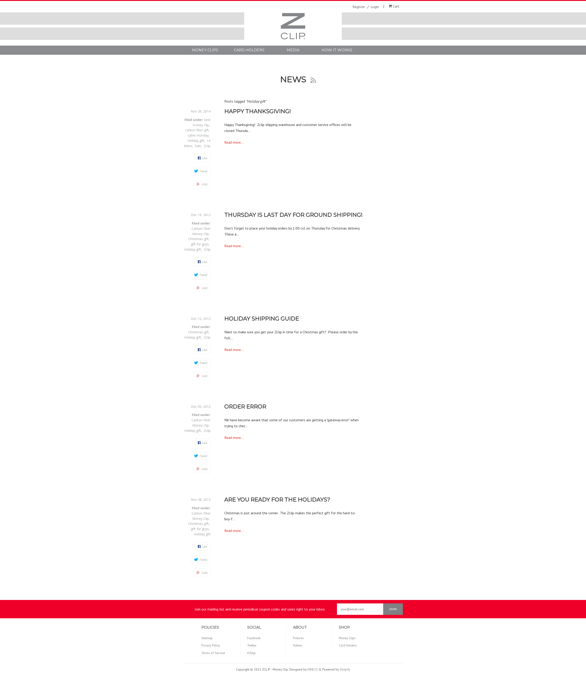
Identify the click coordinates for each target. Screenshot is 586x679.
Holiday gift (195, 140)
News (294, 79)
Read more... (233, 142)
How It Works (337, 50)
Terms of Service (213, 653)
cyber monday (198, 135)
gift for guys (200, 244)
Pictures (298, 638)
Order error (245, 406)
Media (293, 50)
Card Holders (249, 50)
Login (375, 6)
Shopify (345, 669)
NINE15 (312, 669)
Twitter (252, 645)
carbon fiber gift (197, 130)
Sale (198, 146)
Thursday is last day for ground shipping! (293, 214)
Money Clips (205, 50)
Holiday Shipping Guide (261, 318)
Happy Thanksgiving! (257, 111)
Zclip (207, 146)
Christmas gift (198, 239)
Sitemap (207, 638)
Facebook (253, 638)
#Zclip (251, 653)
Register (359, 6)
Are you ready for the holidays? (277, 499)
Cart (395, 6)
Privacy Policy (210, 645)
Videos (297, 645)
